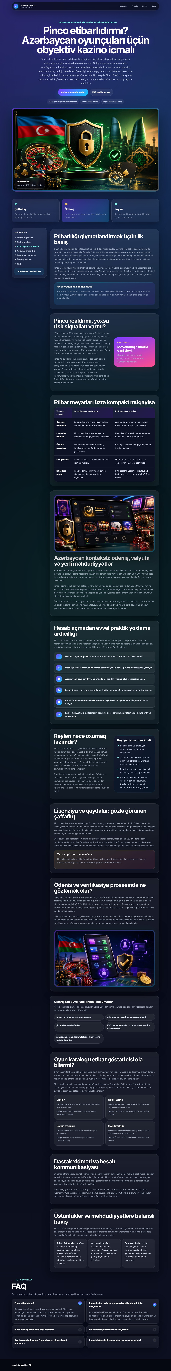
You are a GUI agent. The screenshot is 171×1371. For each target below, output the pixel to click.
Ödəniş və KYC (24, 259)
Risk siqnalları (24, 242)
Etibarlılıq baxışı (25, 237)
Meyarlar (123, 6)
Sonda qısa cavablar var (29, 271)
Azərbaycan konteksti (28, 246)
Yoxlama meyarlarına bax (73, 92)
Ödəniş (135, 6)
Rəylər (145, 6)
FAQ (154, 6)
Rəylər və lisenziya (26, 255)
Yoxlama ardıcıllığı (26, 251)
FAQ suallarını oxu (101, 92)
